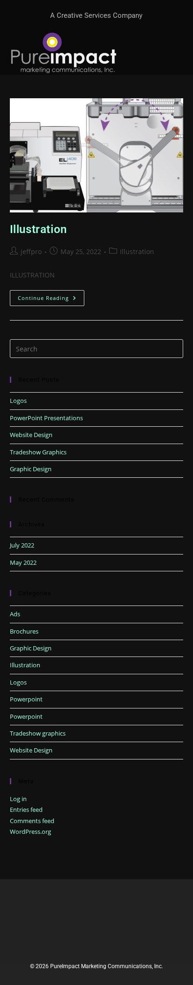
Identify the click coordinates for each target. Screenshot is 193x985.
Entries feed (26, 809)
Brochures (24, 631)
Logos (18, 400)
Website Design (31, 434)
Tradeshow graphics (38, 733)
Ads (15, 614)
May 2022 (23, 562)
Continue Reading (51, 297)
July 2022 (22, 545)
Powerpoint (26, 699)
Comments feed (32, 821)
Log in (18, 799)
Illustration (38, 229)
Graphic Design (31, 469)
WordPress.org (30, 831)
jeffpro (31, 251)
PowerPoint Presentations (46, 418)
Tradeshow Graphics (38, 452)
